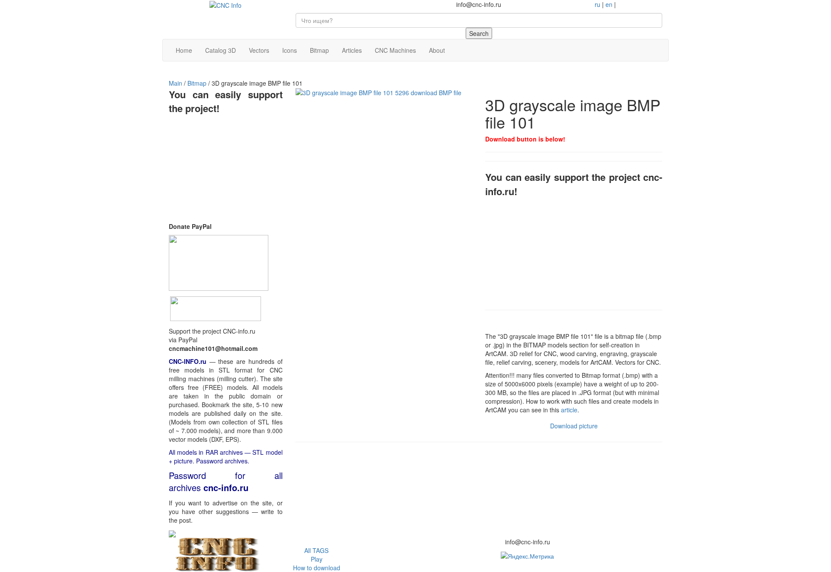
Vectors (259, 50)
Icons (289, 50)
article (569, 409)
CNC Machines (395, 50)
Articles (352, 50)
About (437, 50)
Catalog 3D (220, 50)
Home (184, 50)
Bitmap (319, 50)
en (609, 4)
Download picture (574, 425)
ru (597, 4)
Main (175, 83)
